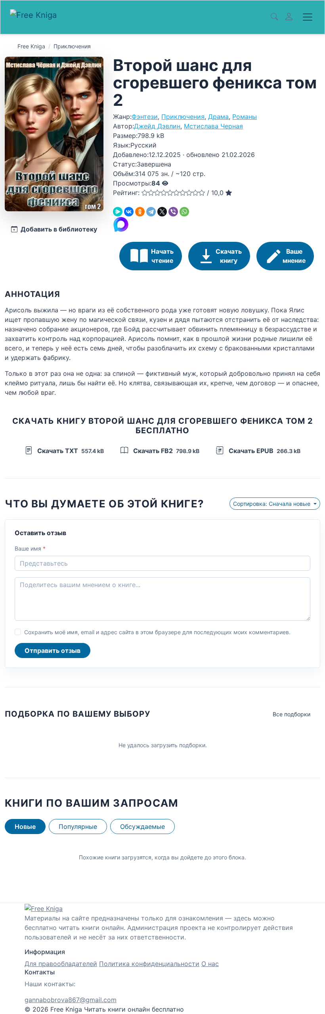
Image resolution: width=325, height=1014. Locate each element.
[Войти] (289, 17)
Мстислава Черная (213, 126)
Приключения (72, 46)
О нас (210, 964)
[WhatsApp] (184, 211)
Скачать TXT (70, 451)
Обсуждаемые (142, 826)
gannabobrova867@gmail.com (71, 1000)
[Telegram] (151, 211)
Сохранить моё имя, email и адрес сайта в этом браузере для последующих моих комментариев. (157, 632)
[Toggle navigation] (307, 17)
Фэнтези (145, 117)
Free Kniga (31, 46)
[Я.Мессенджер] (117, 211)
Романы (244, 117)
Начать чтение (162, 256)
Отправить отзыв (52, 650)
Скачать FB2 (165, 451)
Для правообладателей (61, 964)
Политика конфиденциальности (149, 964)
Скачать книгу (229, 256)
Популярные (78, 826)
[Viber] (173, 211)
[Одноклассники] (140, 211)
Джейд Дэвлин (157, 126)
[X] (162, 211)
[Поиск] (274, 17)
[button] (144, 193)
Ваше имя (30, 548)
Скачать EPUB (263, 451)
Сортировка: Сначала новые (272, 503)
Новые (25, 826)
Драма (218, 117)
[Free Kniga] (35, 17)
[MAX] (121, 224)
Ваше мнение (294, 256)
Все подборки (291, 714)
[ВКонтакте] (129, 211)
